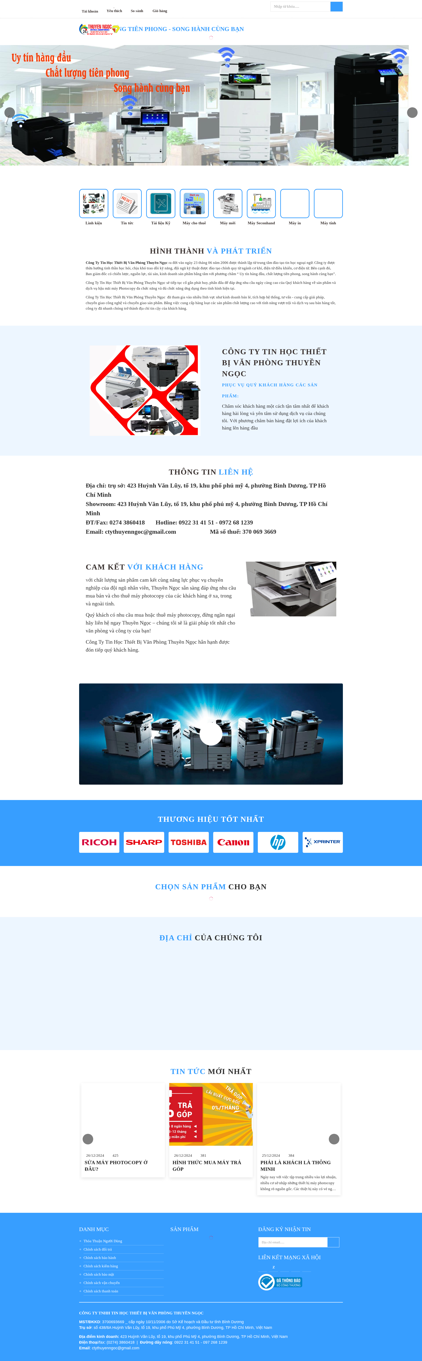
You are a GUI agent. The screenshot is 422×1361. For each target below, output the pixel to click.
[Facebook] (262, 1267)
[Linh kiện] (93, 207)
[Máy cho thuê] (194, 207)
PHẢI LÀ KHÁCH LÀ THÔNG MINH (295, 1166)
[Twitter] (284, 1267)
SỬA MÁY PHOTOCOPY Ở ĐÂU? (116, 1166)
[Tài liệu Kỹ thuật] (160, 207)
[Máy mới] (227, 207)
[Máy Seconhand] (261, 207)
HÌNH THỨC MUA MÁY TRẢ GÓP (207, 1166)
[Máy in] (294, 207)
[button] (412, 112)
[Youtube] (295, 1267)
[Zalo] (273, 1267)
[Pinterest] (306, 1267)
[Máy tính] (328, 207)
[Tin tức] (127, 207)
